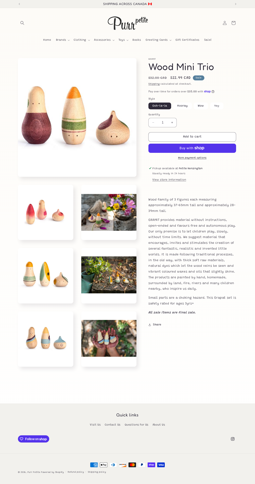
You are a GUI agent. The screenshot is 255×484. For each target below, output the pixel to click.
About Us (159, 425)
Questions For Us (137, 425)
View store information (169, 179)
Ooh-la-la (159, 106)
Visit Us (95, 425)
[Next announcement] (235, 4)
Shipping (154, 84)
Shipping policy (97, 472)
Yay (218, 106)
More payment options (192, 157)
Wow (201, 106)
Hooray (182, 106)
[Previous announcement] (19, 4)
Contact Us (113, 425)
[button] (22, 23)
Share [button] (157, 324)
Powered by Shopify (52, 472)
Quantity (154, 114)
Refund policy (76, 472)
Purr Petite (33, 472)
